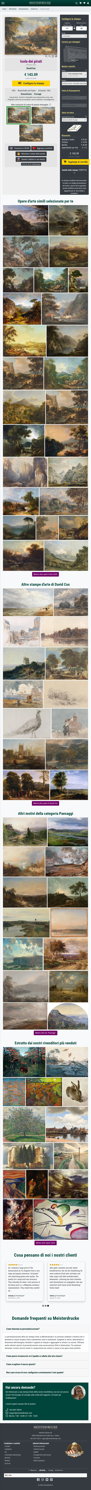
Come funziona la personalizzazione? (23, 1329)
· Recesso (7, 1458)
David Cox (34, 9)
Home (4, 9)
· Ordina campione (39, 1461)
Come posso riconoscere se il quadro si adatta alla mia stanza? (34, 1356)
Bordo (63, 33)
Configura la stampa (32, 83)
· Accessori (36, 1458)
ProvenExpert (20, 1296)
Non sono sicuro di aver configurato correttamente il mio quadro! (35, 1372)
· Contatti (7, 1446)
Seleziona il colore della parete (32, 154)
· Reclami (7, 1461)
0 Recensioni (36, 164)
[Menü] (2, 3)
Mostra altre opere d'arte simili (45, 574)
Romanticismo (23, 9)
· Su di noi (7, 1463)
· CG (5, 1452)
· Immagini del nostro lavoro (42, 1455)
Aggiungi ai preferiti (44, 148)
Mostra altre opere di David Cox (45, 803)
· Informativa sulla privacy (12, 1455)
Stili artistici (12, 9)
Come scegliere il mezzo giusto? (21, 1364)
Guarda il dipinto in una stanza (32, 159)
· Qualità (35, 1452)
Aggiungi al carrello (77, 161)
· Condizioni (8, 1449)
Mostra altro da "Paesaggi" (45, 1033)
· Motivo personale (39, 1446)
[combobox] (74, 36)
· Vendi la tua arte (38, 1449)
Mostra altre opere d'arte (45, 1243)
